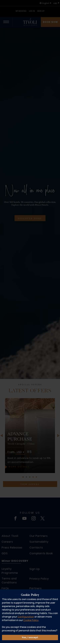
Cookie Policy (30, 620)
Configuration (26, 616)
